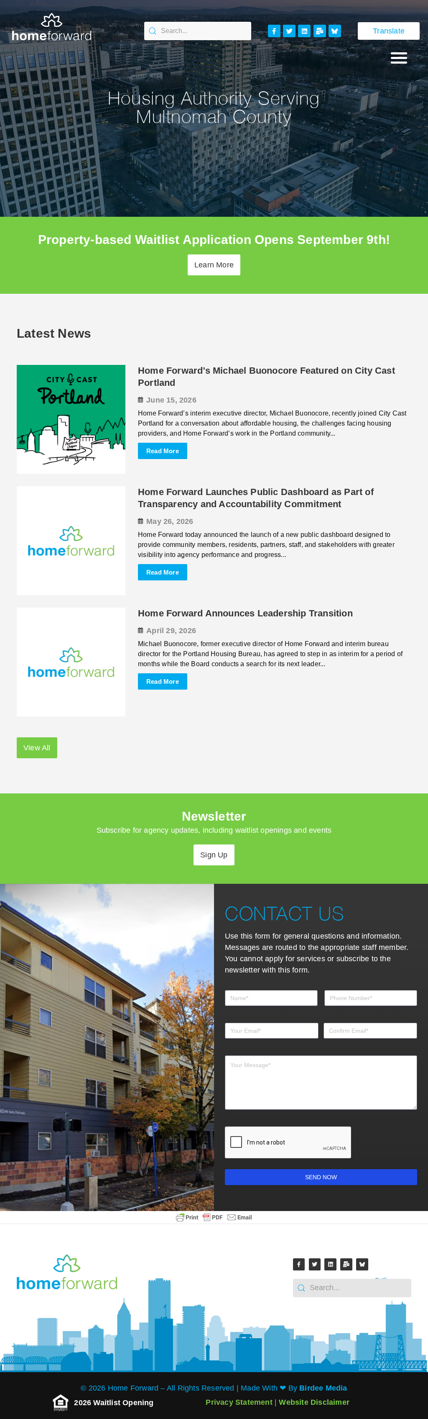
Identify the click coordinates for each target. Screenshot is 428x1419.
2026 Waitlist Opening (114, 1402)
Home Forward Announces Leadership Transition (245, 613)
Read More (162, 450)
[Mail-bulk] (319, 31)
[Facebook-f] (274, 31)
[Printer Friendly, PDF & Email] (214, 1217)
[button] (399, 57)
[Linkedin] (304, 31)
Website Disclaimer (314, 1402)
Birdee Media (323, 1388)
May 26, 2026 (169, 521)
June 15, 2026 (171, 400)
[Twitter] (289, 31)
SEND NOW (321, 1177)
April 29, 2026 (171, 630)
